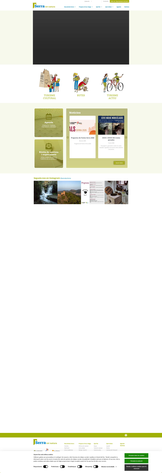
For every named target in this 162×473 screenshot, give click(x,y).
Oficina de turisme (83, 446)
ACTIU (112, 98)
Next (126, 138)
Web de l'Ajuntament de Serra (119, 1)
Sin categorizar (83, 129)
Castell (108, 446)
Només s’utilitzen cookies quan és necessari (136, 467)
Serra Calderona (68, 450)
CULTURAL (49, 98)
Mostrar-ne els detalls (107, 466)
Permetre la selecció (136, 461)
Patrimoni (66, 448)
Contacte (105, 1)
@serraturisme (65, 178)
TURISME (49, 95)
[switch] (62, 466)
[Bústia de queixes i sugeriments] (49, 146)
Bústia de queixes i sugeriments (48, 153)
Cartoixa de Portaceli (111, 450)
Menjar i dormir (83, 450)
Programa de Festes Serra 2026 (82, 138)
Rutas (95, 446)
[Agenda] (49, 116)
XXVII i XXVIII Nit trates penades (111, 139)
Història (66, 446)
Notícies (126, 7)
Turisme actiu (97, 450)
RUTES (81, 95)
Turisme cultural (98, 448)
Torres (108, 448)
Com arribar (82, 448)
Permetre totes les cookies (136, 455)
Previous (68, 138)
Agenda (119, 7)
